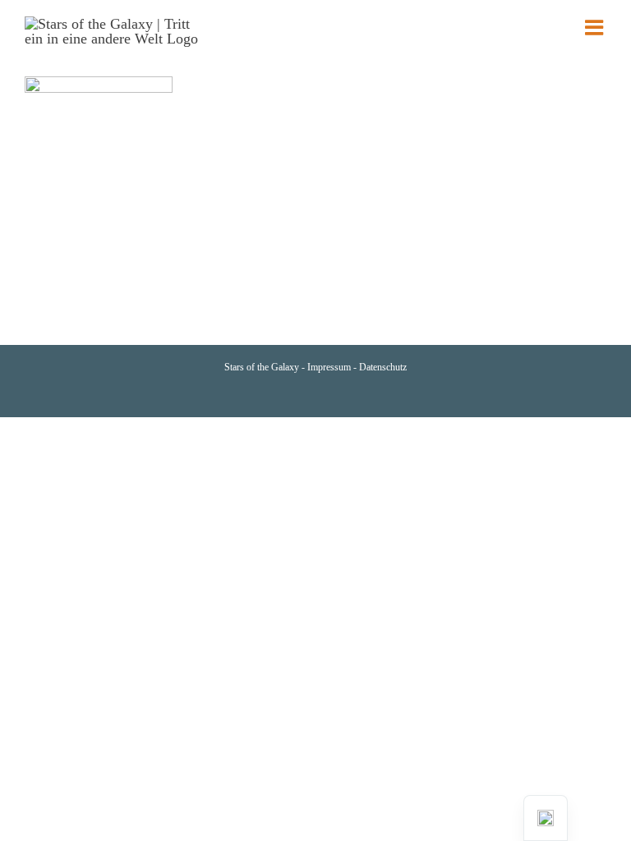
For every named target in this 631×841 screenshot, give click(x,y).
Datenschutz (383, 367)
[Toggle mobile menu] (595, 27)
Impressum (330, 367)
